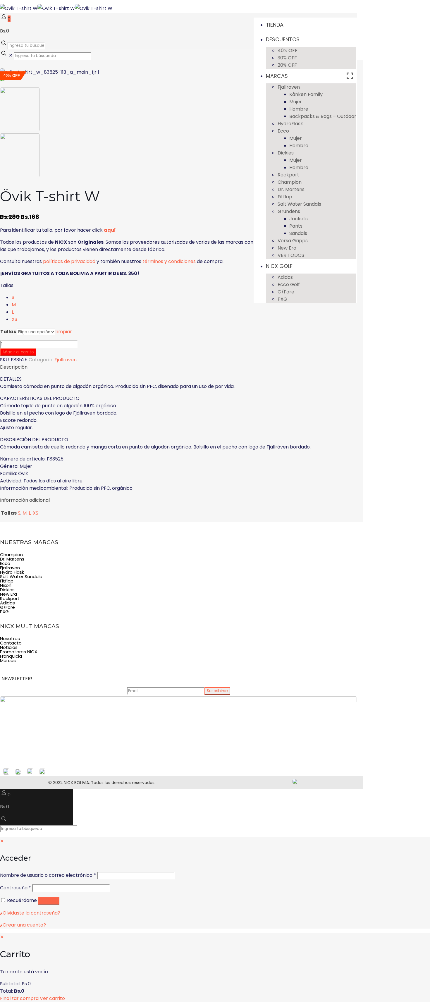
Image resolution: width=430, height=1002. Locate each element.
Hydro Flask (12, 572)
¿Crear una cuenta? (23, 925)
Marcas (8, 660)
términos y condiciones (169, 261)
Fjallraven (65, 359)
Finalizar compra (19, 998)
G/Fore (7, 607)
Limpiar (63, 331)
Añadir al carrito (18, 352)
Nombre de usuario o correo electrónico (48, 875)
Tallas (6, 285)
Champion (11, 554)
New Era (8, 594)
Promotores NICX (18, 652)
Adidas (7, 603)
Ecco (5, 563)
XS (14, 319)
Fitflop (6, 581)
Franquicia (11, 656)
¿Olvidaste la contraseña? (30, 913)
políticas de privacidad (69, 261)
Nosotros (10, 638)
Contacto (11, 643)
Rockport (10, 598)
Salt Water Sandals (21, 576)
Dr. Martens (12, 559)
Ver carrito (52, 998)
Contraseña (15, 887)
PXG (4, 612)
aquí (110, 230)
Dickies (7, 590)
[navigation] (215, 967)
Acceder (48, 900)
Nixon (5, 585)
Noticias (9, 647)
